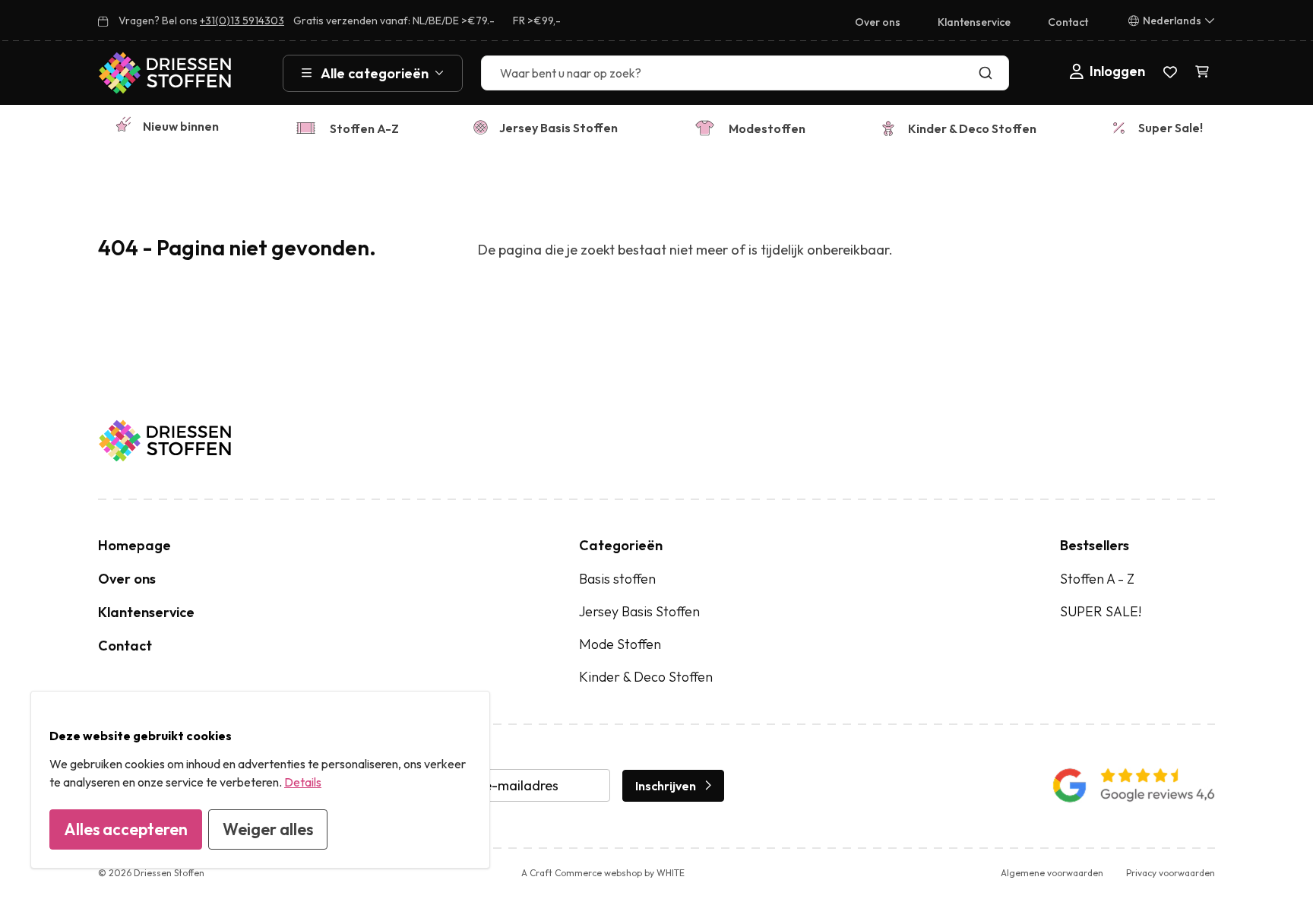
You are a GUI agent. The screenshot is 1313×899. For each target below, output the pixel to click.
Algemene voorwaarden (1052, 872)
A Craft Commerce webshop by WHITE (603, 872)
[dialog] (260, 780)
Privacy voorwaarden (1170, 872)
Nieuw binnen (181, 126)
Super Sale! (1170, 127)
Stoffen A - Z (1097, 578)
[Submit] (989, 73)
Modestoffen (767, 128)
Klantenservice (974, 22)
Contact (1068, 22)
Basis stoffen (617, 578)
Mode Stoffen (620, 644)
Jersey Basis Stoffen (558, 127)
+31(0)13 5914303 (242, 20)
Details (302, 782)
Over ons (877, 22)
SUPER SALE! (1100, 611)
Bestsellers (1094, 545)
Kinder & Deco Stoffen (972, 128)
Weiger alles (268, 829)
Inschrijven (665, 785)
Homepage (134, 545)
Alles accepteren (126, 829)
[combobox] (745, 72)
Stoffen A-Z (364, 128)
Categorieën (621, 545)
